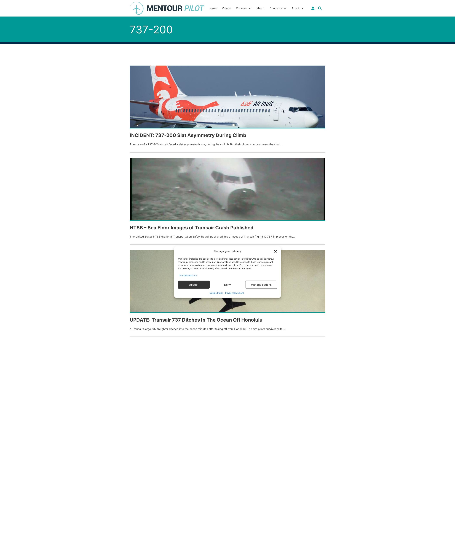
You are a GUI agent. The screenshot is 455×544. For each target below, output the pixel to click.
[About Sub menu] (302, 8)
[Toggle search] (320, 8)
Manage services (188, 275)
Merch (260, 8)
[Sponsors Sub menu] (285, 8)
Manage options (261, 284)
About (295, 8)
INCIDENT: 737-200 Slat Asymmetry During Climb (188, 135)
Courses (241, 8)
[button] (275, 251)
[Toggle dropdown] (313, 8)
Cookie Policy (216, 293)
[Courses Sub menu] (249, 8)
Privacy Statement (234, 293)
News (213, 8)
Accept (194, 284)
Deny (227, 284)
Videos (226, 8)
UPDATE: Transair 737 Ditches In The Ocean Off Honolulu (196, 320)
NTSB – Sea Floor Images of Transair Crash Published (191, 228)
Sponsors (276, 8)
